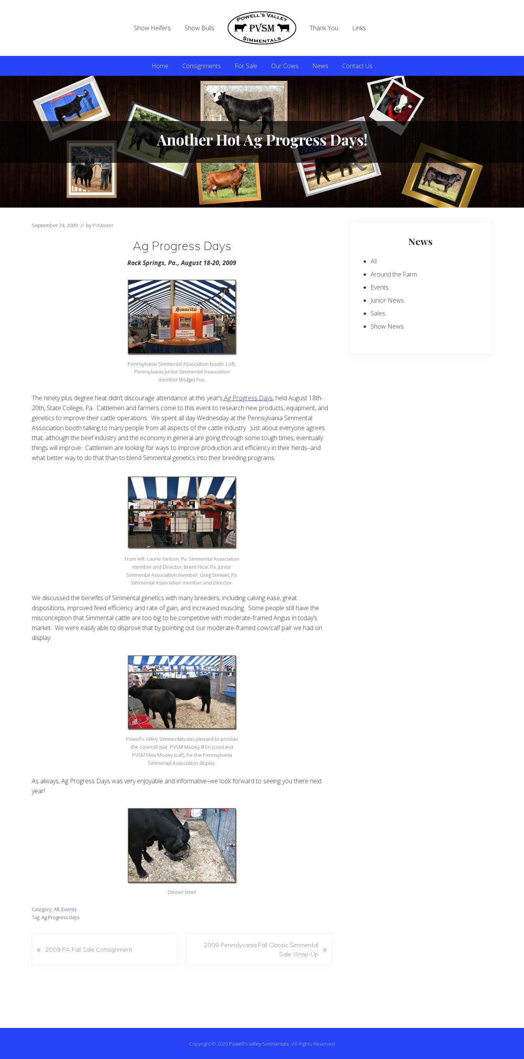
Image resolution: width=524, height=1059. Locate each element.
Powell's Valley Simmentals (258, 1043)
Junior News (387, 300)
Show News (387, 326)
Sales (378, 313)
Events (68, 909)
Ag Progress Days (247, 398)
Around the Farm (394, 274)
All (56, 909)
